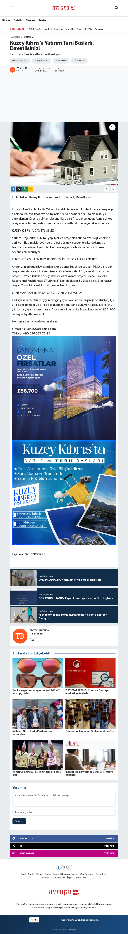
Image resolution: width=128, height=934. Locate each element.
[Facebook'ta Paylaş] (13, 189)
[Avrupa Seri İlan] (64, 8)
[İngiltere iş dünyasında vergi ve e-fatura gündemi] (90, 754)
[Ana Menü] (11, 8)
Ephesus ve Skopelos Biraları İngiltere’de (89, 731)
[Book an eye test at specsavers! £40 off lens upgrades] (37, 673)
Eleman (30, 20)
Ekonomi (29, 37)
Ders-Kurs (101, 874)
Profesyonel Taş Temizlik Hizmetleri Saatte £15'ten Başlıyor (65, 29)
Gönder (19, 821)
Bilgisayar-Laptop (69, 874)
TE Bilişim (36, 633)
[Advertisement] (64, 97)
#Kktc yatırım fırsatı (19, 61)
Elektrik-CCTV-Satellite (53, 878)
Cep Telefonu (87, 874)
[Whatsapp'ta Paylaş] (25, 189)
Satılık (18, 20)
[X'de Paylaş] (19, 189)
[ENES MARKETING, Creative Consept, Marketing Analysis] (90, 673)
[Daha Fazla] (30, 189)
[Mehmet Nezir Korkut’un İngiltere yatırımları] (37, 714)
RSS (36, 920)
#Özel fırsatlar (79, 61)
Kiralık (6, 20)
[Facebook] (58, 867)
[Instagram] (69, 867)
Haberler (15, 37)
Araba (42, 20)
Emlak (56, 874)
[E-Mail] (32, 640)
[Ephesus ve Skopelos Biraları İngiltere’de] (90, 714)
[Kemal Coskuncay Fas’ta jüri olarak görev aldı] (37, 754)
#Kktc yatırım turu (41, 61)
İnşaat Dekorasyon (76, 878)
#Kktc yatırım (61, 61)
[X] (64, 867)
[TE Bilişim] (19, 636)
